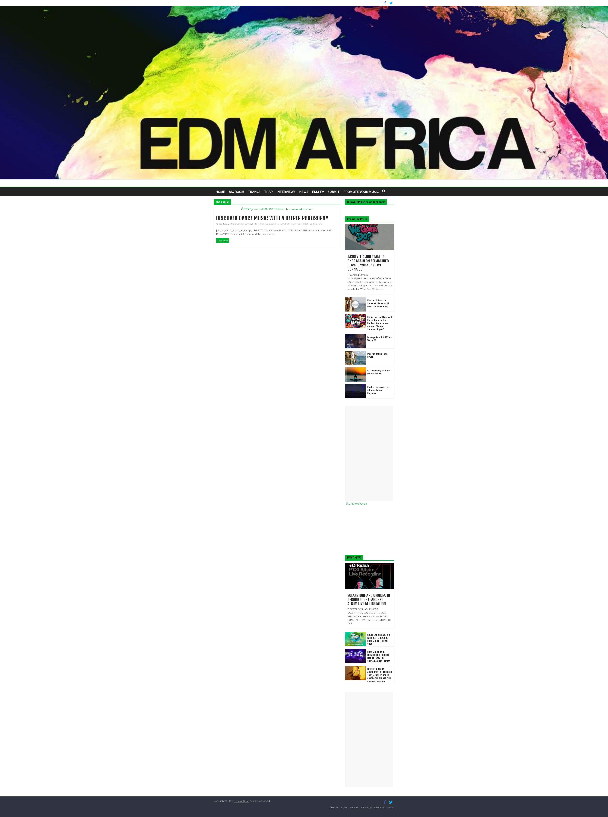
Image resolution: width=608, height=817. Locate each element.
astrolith (233, 224)
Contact (390, 807)
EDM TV (318, 191)
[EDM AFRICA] (304, 92)
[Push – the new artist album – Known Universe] (355, 385)
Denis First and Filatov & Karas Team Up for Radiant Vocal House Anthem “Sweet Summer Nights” (379, 323)
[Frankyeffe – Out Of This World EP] (355, 335)
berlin (254, 224)
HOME (220, 191)
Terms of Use (366, 807)
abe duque (223, 224)
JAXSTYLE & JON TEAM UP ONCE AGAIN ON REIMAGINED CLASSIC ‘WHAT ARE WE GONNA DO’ (368, 262)
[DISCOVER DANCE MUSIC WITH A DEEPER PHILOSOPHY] (277, 209)
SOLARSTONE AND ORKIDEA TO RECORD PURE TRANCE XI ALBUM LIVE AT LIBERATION (369, 599)
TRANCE (254, 191)
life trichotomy (289, 224)
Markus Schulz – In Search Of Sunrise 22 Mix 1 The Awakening (378, 303)
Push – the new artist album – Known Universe (378, 390)
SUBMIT (334, 191)
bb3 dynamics (244, 224)
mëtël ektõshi (303, 224)
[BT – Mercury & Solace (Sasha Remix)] (355, 369)
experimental (275, 224)
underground (316, 224)
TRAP (268, 191)
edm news (263, 224)
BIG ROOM (236, 191)
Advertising (379, 807)
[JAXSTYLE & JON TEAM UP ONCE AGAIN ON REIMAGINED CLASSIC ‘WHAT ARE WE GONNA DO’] (369, 226)
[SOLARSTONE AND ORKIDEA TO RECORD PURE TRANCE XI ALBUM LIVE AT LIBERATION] (369, 564)
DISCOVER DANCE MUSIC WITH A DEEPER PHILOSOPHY (272, 218)
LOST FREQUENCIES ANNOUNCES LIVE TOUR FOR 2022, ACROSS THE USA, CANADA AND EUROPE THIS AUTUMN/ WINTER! (379, 675)
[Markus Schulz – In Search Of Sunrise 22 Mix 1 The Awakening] (355, 299)
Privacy (343, 807)
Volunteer (354, 807)
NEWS (303, 191)
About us (334, 807)
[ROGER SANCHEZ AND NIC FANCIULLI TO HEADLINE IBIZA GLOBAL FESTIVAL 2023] (355, 633)
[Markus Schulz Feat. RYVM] (355, 352)
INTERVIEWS (285, 191)
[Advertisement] (369, 453)
